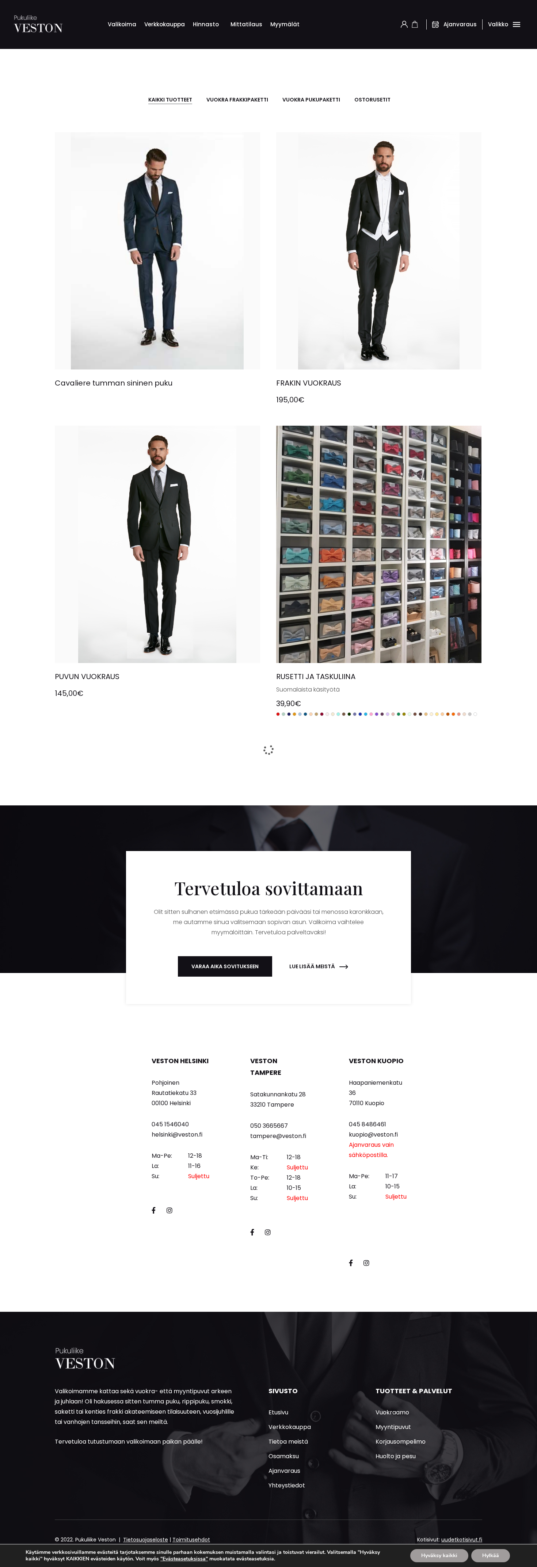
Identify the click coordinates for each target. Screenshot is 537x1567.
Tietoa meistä (288, 1441)
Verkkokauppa (164, 24)
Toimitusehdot (191, 1539)
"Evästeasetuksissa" (184, 1559)
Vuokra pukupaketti (311, 99)
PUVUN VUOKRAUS (87, 676)
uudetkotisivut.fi (461, 1539)
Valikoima (122, 24)
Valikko (498, 24)
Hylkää (490, 1555)
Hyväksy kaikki (439, 1555)
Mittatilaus (246, 24)
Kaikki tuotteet (170, 99)
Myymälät (285, 24)
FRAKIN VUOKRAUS (308, 383)
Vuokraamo (392, 1412)
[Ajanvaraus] (435, 24)
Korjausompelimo (401, 1441)
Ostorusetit (372, 99)
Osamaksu (283, 1456)
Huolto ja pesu (396, 1456)
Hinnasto (206, 24)
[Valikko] (516, 24)
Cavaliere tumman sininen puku (113, 383)
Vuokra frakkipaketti (237, 99)
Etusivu (278, 1412)
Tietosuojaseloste (145, 1539)
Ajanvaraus (460, 24)
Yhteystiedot (286, 1485)
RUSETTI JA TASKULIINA (315, 676)
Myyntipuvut (393, 1427)
